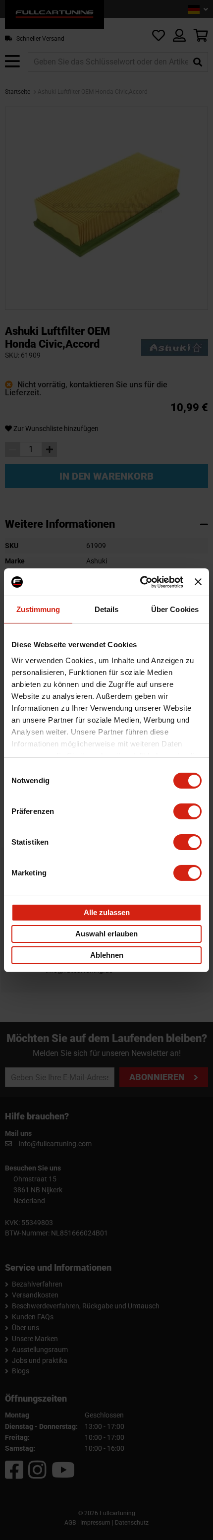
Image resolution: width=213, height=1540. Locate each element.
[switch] (187, 811)
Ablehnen (106, 955)
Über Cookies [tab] (175, 609)
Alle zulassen (107, 912)
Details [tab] (107, 609)
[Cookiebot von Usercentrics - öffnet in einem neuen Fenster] (140, 581)
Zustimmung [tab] (38, 609)
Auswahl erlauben (106, 933)
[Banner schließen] (198, 581)
